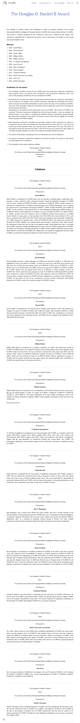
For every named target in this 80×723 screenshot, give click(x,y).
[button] (77, 2)
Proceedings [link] (59, 3)
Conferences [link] (44, 3)
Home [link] (34, 3)
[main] (40, 13)
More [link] (69, 3)
